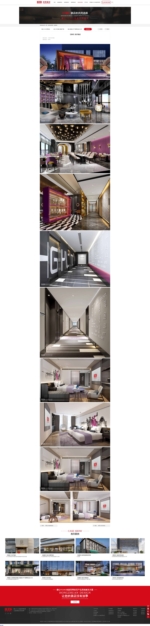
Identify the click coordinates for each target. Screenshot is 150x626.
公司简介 (95, 610)
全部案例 (119, 610)
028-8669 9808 (86, 621)
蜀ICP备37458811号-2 (76, 621)
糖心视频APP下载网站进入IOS (75, 29)
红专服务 (111, 608)
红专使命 (95, 613)
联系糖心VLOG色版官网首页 (95, 2)
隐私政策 (143, 612)
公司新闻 (135, 612)
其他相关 (143, 608)
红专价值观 (96, 612)
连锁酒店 (55, 25)
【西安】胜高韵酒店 (101, 525)
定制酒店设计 (66, 2)
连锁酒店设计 (73, 2)
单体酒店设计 (59, 2)
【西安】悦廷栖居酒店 (49, 525)
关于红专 (86, 2)
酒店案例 (120, 608)
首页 (54, 2)
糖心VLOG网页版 (46, 29)
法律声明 (143, 610)
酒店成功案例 (80, 2)
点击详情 (75, 601)
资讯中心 (135, 608)
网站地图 (143, 613)
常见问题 (135, 610)
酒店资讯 (135, 615)
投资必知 (135, 613)
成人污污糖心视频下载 (59, 29)
